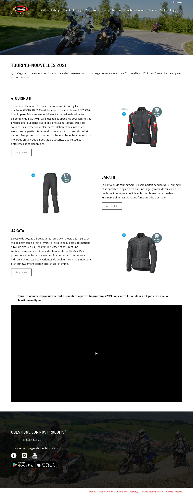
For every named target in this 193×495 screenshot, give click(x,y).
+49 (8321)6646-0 (31, 439)
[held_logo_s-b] (21, 10)
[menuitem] (176, 2)
